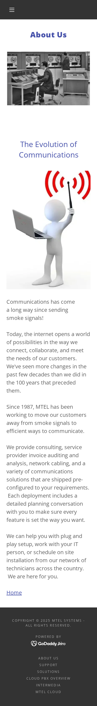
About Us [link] (48, 658)
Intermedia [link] (48, 685)
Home (14, 592)
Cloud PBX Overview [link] (48, 678)
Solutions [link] (48, 671)
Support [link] (48, 665)
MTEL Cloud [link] (48, 692)
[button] (11, 9)
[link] (48, 643)
